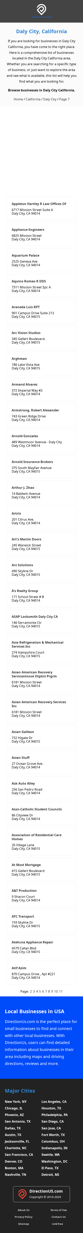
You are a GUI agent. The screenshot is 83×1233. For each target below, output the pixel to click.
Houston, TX (51, 1108)
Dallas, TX (13, 1128)
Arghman (19, 358)
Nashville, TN (15, 1174)
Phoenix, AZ (14, 1115)
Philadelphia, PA (55, 1115)
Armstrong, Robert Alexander (35, 410)
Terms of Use (58, 1210)
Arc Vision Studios (26, 333)
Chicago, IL (14, 1108)
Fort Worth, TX (53, 1135)
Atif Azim (19, 968)
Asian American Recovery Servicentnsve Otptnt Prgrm (34, 674)
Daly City (49, 99)
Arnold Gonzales (25, 436)
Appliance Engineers (28, 229)
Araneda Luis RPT (26, 307)
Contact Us (59, 1217)
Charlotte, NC (16, 1148)
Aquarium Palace (25, 255)
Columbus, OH (53, 1141)
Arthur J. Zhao (23, 487)
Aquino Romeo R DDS (29, 281)
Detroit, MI (50, 1174)
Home (18, 99)
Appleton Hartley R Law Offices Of (39, 204)
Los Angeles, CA (54, 1101)
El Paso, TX (50, 1168)
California (33, 99)
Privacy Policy (23, 1217)
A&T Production (24, 890)
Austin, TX (13, 1135)
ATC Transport (23, 916)
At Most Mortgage (26, 865)
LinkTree (57, 1224)
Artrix (16, 513)
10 (56, 991)
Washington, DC (54, 1161)
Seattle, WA (51, 1154)
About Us (23, 1210)
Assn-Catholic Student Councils (37, 809)
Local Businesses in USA (34, 1011)
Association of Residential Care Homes (36, 837)
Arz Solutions (22, 565)
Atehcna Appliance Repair (32, 942)
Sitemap (23, 1224)
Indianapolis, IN (54, 1148)
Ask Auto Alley (23, 783)
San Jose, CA (51, 1128)
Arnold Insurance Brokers (32, 462)
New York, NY (16, 1101)
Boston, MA (14, 1168)
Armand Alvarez (24, 384)
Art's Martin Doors (26, 539)
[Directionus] (41, 16)
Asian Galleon (23, 732)
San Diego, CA (53, 1121)
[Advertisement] (41, 149)
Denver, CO (13, 1161)
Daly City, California (41, 31)
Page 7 (64, 99)
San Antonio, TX (18, 1121)
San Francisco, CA (19, 1154)
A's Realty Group (25, 591)
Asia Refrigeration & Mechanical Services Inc (37, 644)
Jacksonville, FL (17, 1141)
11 (61, 991)
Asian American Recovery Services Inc (39, 704)
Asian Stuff (20, 757)
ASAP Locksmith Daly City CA (35, 616)
